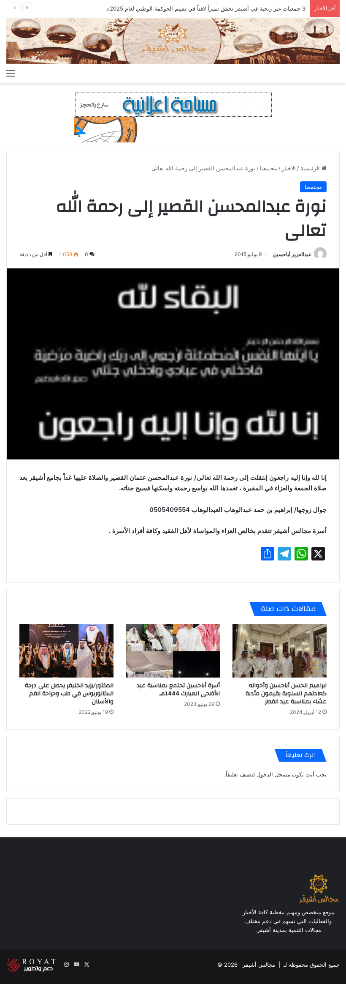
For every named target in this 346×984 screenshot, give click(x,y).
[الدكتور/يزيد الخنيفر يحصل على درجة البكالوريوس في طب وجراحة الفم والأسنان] (66, 651)
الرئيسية (311, 168)
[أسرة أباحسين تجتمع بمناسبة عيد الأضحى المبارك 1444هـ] (173, 651)
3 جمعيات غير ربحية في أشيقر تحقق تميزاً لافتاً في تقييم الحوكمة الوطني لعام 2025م (205, 8)
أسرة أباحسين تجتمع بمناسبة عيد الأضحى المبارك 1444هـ (178, 689)
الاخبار (289, 168)
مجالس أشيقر (259, 964)
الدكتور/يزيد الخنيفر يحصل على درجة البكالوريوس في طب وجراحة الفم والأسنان (69, 693)
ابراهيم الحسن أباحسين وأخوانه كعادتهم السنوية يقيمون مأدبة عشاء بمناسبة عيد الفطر (286, 693)
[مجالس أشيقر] (173, 41)
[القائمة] (10, 72)
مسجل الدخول (273, 774)
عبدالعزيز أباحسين (292, 254)
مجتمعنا (268, 168)
